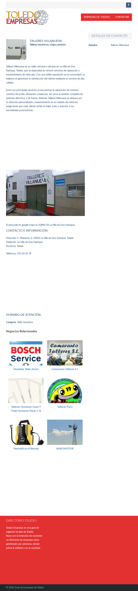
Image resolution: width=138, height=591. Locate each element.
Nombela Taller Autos (26, 369)
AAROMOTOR (65, 448)
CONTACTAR (122, 17)
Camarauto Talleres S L (64, 369)
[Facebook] (128, 5)
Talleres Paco (65, 407)
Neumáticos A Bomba (26, 448)
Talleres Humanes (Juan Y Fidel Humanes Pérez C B (26, 409)
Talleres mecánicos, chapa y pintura (48, 45)
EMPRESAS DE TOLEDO (97, 17)
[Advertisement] (45, 141)
